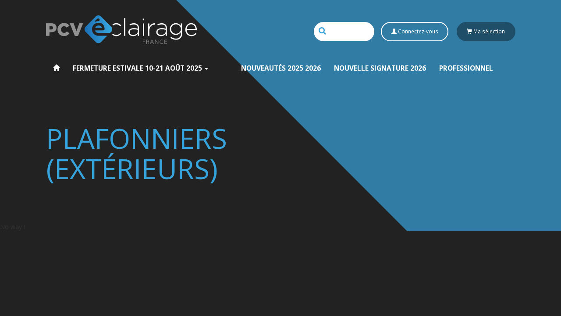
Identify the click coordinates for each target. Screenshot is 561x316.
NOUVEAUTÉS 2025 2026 (281, 68)
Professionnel (466, 68)
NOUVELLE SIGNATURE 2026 (380, 68)
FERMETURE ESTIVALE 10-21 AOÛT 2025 (138, 68)
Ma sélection (488, 31)
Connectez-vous (417, 31)
